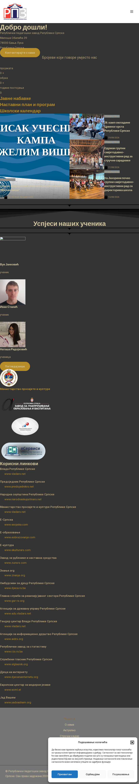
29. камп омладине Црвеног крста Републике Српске (117, 126)
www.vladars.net (15, 473)
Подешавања (120, 774)
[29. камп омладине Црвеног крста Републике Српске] (87, 126)
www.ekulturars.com (17, 550)
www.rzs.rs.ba (13, 651)
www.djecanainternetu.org (21, 677)
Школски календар (20, 110)
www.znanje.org (14, 575)
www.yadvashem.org (17, 702)
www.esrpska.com (16, 524)
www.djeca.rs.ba (15, 588)
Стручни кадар (69, 736)
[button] (132, 742)
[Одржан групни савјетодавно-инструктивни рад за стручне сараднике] (87, 154)
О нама (69, 724)
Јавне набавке (15, 98)
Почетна (69, 719)
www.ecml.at (12, 689)
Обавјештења (7, 179)
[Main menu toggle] (132, 11)
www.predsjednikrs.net (19, 486)
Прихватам (65, 774)
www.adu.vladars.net (17, 613)
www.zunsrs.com (15, 562)
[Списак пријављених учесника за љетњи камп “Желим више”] (35, 156)
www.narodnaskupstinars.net (23, 499)
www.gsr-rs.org (14, 600)
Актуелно (69, 730)
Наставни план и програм (27, 104)
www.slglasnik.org (16, 664)
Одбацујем (93, 774)
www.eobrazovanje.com (19, 537)
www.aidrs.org (13, 639)
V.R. (2, 197)
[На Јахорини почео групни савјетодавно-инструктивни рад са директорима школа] (87, 184)
